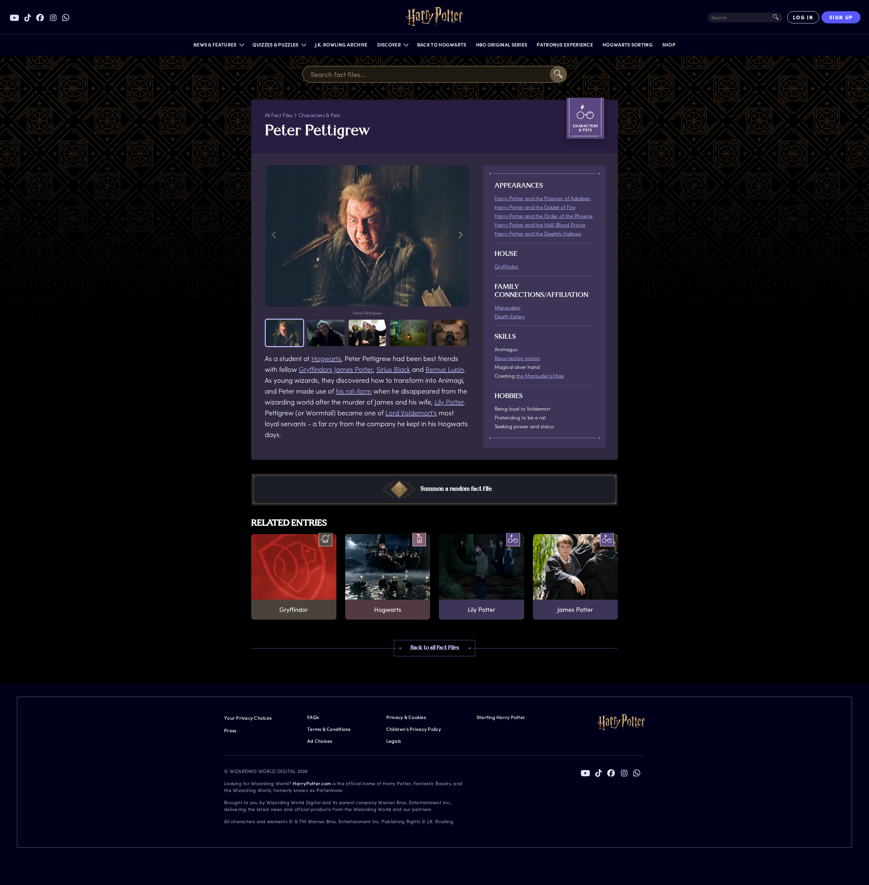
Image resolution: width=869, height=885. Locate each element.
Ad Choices (319, 741)
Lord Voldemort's (411, 412)
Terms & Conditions (329, 729)
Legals (393, 741)
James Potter (353, 369)
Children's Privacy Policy (413, 729)
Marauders (507, 307)
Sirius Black (393, 369)
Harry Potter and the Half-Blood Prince (540, 224)
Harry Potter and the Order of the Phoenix (544, 215)
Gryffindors (315, 369)
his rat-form (354, 391)
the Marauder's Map (540, 375)
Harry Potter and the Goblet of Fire (535, 207)
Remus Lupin (444, 369)
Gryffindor (506, 266)
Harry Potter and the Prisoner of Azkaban (543, 198)
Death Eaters (509, 316)
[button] (218, 46)
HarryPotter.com (312, 783)
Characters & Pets (319, 115)
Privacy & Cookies (406, 717)
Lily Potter (449, 401)
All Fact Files (278, 115)
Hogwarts (326, 358)
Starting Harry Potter (501, 717)
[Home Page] (434, 17)
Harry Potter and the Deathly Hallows (538, 233)
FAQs (313, 717)
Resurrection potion (517, 358)
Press (230, 730)
